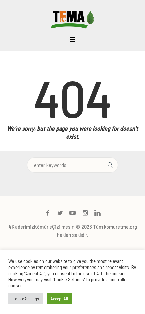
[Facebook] (47, 213)
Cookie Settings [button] (25, 298)
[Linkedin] (97, 213)
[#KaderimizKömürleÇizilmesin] (72, 19)
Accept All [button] (59, 298)
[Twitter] (60, 213)
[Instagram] (85, 213)
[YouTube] (72, 213)
